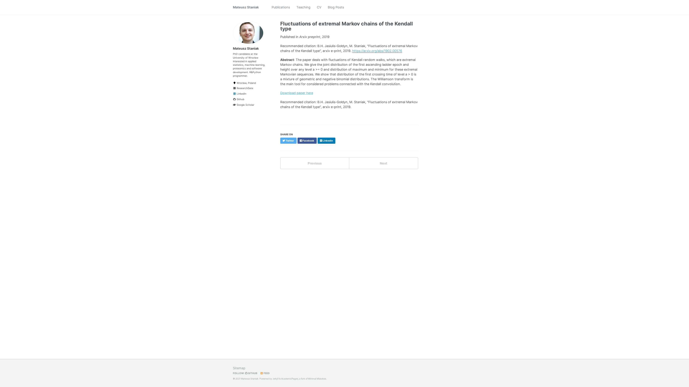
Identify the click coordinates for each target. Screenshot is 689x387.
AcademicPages (289, 378)
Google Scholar (245, 104)
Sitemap (239, 368)
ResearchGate (244, 88)
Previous (315, 163)
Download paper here (296, 93)
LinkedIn (241, 93)
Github (240, 99)
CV (319, 7)
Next (383, 163)
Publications (281, 7)
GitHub (252, 373)
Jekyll (276, 378)
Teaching (303, 7)
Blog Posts (336, 7)
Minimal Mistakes (317, 378)
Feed (266, 373)
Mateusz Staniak (246, 7)
